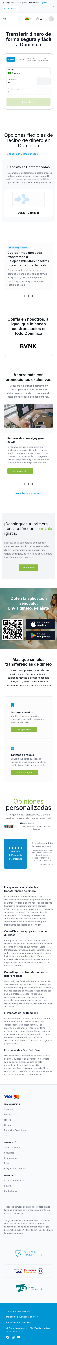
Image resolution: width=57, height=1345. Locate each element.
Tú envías (12, 79)
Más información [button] (20, 471)
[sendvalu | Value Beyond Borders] (4, 19)
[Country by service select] (28, 18)
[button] (28, 493)
